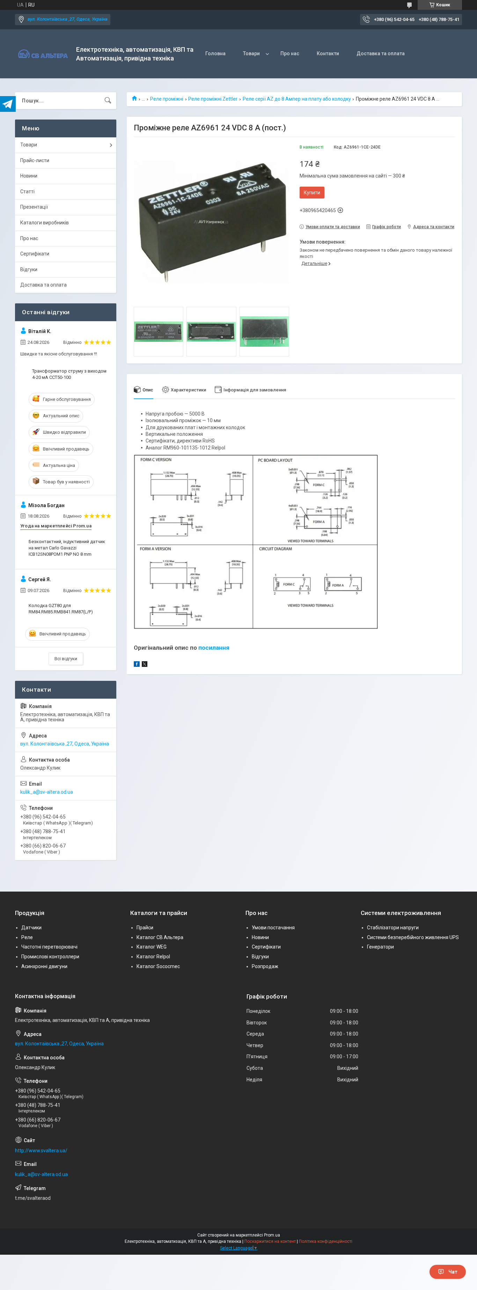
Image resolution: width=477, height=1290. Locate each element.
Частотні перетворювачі (49, 947)
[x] (144, 665)
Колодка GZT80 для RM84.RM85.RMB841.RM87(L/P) (61, 608)
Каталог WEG (152, 947)
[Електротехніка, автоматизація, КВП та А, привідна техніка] (43, 54)
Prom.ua (272, 1235)
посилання (213, 647)
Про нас (289, 53)
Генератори (380, 947)
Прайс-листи (34, 160)
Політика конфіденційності (325, 1241)
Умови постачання (273, 927)
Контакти (328, 53)
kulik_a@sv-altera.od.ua (46, 792)
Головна (215, 53)
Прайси (145, 927)
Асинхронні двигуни (44, 966)
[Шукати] (108, 100)
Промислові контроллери (50, 956)
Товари (251, 53)
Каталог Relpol (153, 956)
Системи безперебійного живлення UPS (413, 937)
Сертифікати (34, 254)
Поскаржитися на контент (270, 1241)
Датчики (31, 927)
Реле (27, 937)
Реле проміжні (166, 99)
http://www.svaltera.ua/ (41, 1150)
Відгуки (28, 269)
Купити (312, 192)
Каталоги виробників (44, 222)
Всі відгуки (65, 658)
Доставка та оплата (381, 53)
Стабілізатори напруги (393, 927)
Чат (452, 1272)
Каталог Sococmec (158, 966)
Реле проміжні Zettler (212, 99)
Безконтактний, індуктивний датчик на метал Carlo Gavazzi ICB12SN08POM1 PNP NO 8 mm (67, 548)
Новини (28, 176)
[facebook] (137, 665)
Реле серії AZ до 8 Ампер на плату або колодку (297, 99)
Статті (27, 191)
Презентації (34, 207)
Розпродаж (265, 966)
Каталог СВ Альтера (160, 937)
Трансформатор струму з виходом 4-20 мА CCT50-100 (69, 374)
